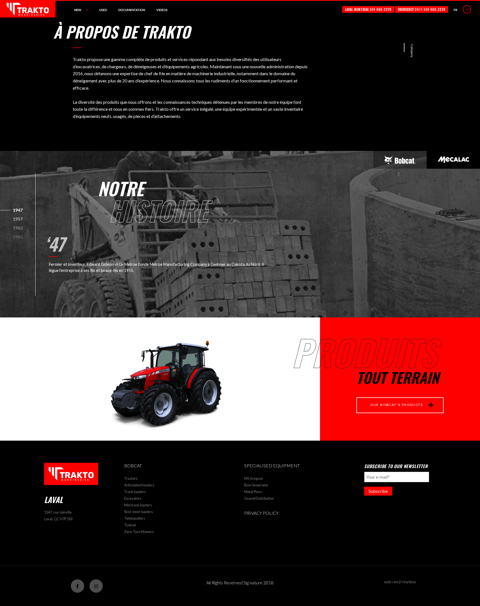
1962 (18, 227)
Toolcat (130, 525)
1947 (18, 210)
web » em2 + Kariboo (400, 582)
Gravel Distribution (259, 498)
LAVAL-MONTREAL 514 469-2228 (368, 9)
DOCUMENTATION (131, 10)
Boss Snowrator (256, 485)
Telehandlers (134, 518)
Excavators (132, 498)
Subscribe (378, 491)
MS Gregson (253, 478)
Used (103, 10)
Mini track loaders (138, 505)
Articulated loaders (139, 485)
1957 (18, 218)
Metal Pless (253, 491)
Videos (162, 10)
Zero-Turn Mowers (139, 531)
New (77, 10)
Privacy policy (261, 513)
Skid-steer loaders (138, 511)
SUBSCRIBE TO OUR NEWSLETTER (396, 466)
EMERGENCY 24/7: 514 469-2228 (421, 9)
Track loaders (135, 491)
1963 (18, 236)
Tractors (131, 478)
